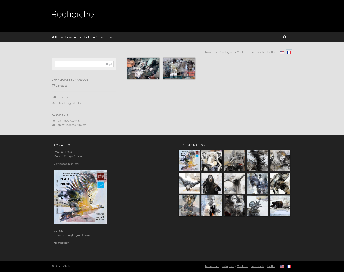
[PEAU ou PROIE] (189, 160)
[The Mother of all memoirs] (189, 205)
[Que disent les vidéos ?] (257, 205)
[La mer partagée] (257, 160)
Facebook (257, 52)
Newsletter (212, 52)
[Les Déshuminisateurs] (234, 183)
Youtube (242, 52)
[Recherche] (284, 37)
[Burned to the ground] (280, 205)
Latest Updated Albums (70, 125)
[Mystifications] (211, 183)
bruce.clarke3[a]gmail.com (72, 235)
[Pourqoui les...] (234, 160)
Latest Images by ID (68, 103)
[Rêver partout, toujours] (280, 183)
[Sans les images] (280, 160)
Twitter (271, 52)
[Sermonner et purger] (257, 183)
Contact (59, 230)
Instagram (228, 52)
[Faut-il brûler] (211, 160)
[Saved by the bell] (211, 205)
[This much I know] (234, 205)
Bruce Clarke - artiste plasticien (74, 37)
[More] (204, 145)
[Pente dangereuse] (189, 183)
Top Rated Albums (67, 120)
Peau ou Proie (63, 152)
